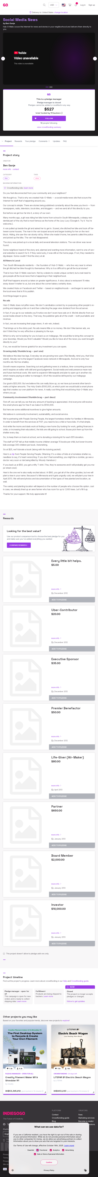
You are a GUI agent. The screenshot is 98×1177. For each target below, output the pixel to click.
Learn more (21, 1001)
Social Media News (20, 19)
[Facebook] (4, 1124)
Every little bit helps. (66, 561)
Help (65, 981)
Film (6, 178)
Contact (55, 1115)
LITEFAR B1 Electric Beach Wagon (72, 1077)
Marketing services (86, 1118)
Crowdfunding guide (80, 981)
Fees (80, 1115)
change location (61, 12)
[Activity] (76, 5)
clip (12, 454)
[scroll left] (3, 59)
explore (66, 1020)
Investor (57, 905)
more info (7, 169)
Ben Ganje (10, 23)
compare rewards (18, 545)
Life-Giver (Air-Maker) (67, 757)
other (37, 178)
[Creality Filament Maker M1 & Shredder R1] (25, 1047)
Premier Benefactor (66, 708)
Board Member (62, 856)
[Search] (44, 5)
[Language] (63, 5)
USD (52, 5)
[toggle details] (46, 1094)
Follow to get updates (76, 1001)
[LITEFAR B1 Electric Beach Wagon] (73, 1047)
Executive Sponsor (65, 659)
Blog (54, 1121)
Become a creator (86, 1121)
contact (16, 169)
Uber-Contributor (64, 610)
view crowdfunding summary (49, 127)
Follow (49, 118)
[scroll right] (95, 59)
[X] (8, 1124)
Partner (57, 806)
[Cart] (70, 5)
